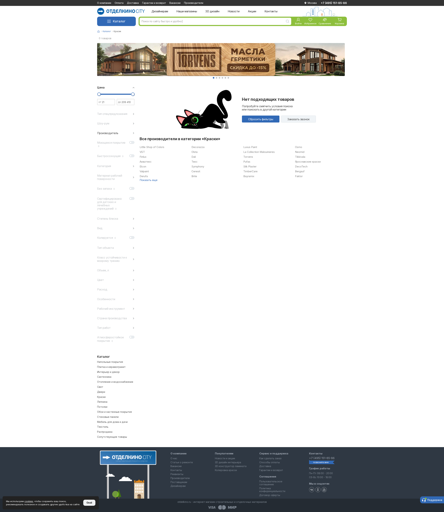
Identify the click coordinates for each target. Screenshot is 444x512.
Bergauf (300, 171)
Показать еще (148, 180)
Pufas (246, 161)
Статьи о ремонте (181, 462)
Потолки (102, 406)
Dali (193, 156)
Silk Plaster (250, 166)
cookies (28, 501)
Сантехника (104, 376)
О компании (104, 2)
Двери (101, 392)
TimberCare (250, 171)
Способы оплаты (269, 462)
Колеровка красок (226, 470)
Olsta (194, 152)
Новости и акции (225, 458)
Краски (101, 397)
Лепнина (102, 401)
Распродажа (104, 431)
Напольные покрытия (110, 362)
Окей (89, 502)
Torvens (248, 156)
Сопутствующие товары (112, 436)
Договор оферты (269, 495)
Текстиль (102, 426)
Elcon (143, 166)
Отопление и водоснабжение (115, 381)
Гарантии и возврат (154, 2)
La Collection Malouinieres (259, 152)
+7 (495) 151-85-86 (334, 3)
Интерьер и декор (108, 372)
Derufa (144, 176)
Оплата (119, 2)
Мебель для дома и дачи (112, 422)
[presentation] (101, 59)
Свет (100, 387)
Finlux (143, 156)
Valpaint (144, 171)
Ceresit (195, 171)
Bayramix (248, 176)
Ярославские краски (308, 161)
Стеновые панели (108, 417)
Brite (194, 176)
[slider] (99, 94)
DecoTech (301, 166)
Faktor (299, 176)
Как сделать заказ (270, 458)
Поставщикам (178, 482)
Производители (193, 2)
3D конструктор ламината (230, 466)
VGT (142, 152)
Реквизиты (176, 474)
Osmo (298, 147)
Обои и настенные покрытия (114, 412)
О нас (173, 458)
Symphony (197, 166)
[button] (213, 78)
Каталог (119, 21)
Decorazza (197, 147)
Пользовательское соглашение (270, 483)
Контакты (176, 470)
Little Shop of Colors (152, 147)
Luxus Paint (250, 147)
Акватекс (146, 161)
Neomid (299, 152)
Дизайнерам (178, 485)
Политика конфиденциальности (272, 490)
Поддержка (434, 499)
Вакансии (175, 2)
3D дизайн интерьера (228, 462)
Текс (194, 161)
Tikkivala (300, 156)
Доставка (133, 2)
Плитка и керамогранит (111, 367)
